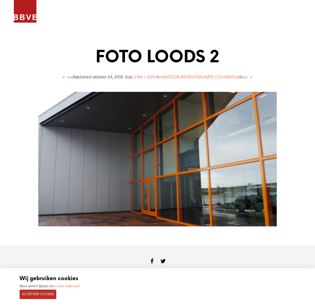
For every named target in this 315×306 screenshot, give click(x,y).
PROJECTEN (74, 11)
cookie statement (67, 286)
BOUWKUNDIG (144, 11)
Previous (74, 77)
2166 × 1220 (144, 76)
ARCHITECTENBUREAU (108, 11)
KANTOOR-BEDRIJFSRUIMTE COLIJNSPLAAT (201, 76)
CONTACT (170, 11)
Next (244, 77)
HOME (53, 11)
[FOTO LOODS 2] (157, 159)
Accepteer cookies (38, 294)
